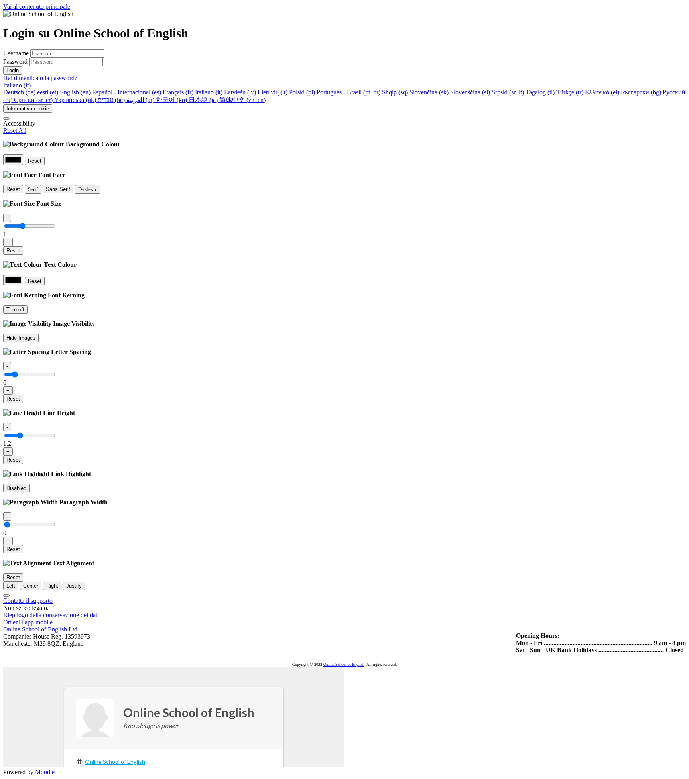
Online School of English (343, 664)
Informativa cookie (27, 109)
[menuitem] (20, 92)
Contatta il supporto (28, 600)
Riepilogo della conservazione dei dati (51, 615)
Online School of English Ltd (40, 629)
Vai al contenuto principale (36, 6)
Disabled (16, 488)
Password (15, 61)
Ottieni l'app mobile (28, 622)
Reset (34, 161)
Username (16, 53)
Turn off (15, 310)
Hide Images (20, 338)
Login (12, 70)
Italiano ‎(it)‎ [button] (17, 85)
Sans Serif (58, 189)
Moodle (45, 772)
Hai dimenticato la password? (40, 78)
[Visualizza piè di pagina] (6, 595)
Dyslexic (87, 189)
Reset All (14, 130)
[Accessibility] (6, 118)
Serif (33, 189)
